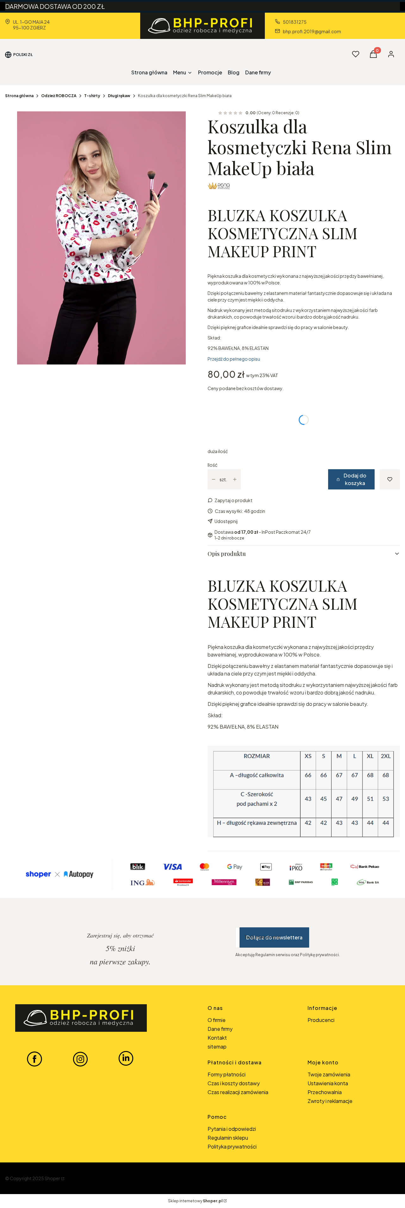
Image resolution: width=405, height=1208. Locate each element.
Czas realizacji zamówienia (238, 1092)
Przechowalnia (325, 1092)
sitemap (217, 1046)
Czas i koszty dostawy (234, 1083)
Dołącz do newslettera (274, 937)
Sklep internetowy (195, 1201)
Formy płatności (227, 1074)
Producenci (321, 1020)
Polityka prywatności (232, 1146)
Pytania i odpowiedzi (232, 1128)
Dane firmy (220, 1028)
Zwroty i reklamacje (330, 1101)
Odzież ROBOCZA (59, 95)
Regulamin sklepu (228, 1137)
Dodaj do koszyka (355, 479)
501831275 (295, 22)
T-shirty (92, 95)
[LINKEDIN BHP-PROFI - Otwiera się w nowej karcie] (126, 1058)
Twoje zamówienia (329, 1074)
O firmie (217, 1020)
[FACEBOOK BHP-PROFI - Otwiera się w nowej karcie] (34, 1058)
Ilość (212, 465)
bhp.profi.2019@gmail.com (312, 31)
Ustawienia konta (328, 1083)
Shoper (52, 1178)
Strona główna (19, 95)
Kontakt (217, 1037)
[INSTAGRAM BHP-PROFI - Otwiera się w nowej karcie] (80, 1058)
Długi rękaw (119, 95)
